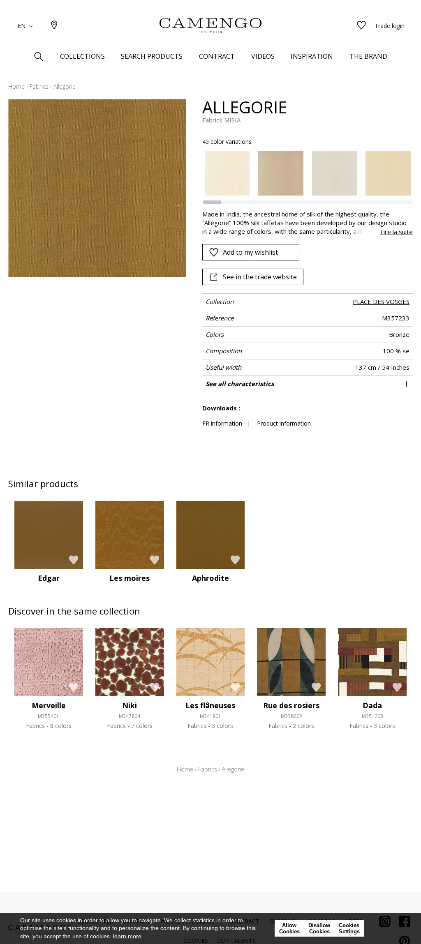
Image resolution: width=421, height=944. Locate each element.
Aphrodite (210, 578)
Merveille (49, 705)
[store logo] (210, 26)
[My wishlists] (361, 26)
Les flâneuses (210, 705)
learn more (127, 936)
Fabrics (39, 86)
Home (16, 86)
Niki (129, 705)
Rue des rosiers (291, 705)
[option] (227, 173)
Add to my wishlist (250, 252)
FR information (222, 423)
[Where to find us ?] (54, 26)
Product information (284, 423)
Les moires (129, 578)
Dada (372, 705)
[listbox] (303, 173)
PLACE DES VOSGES (381, 301)
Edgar (49, 578)
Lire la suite (396, 232)
